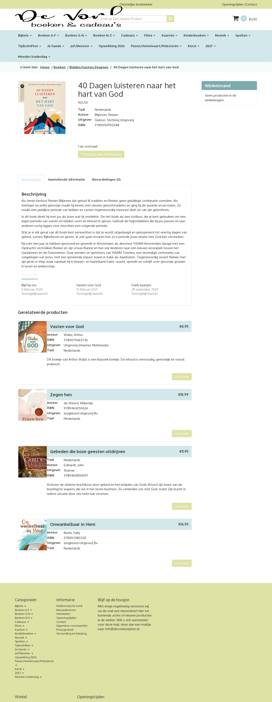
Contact (251, 4)
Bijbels (24, 35)
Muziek (221, 35)
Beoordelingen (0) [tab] (106, 179)
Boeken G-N (75, 35)
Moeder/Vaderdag (33, 57)
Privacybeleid (64, 629)
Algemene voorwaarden (72, 625)
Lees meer (182, 376)
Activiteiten (63, 613)
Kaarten (168, 35)
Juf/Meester (80, 46)
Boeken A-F (47, 35)
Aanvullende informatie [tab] (66, 179)
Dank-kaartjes (141, 285)
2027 (210, 46)
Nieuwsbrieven (66, 610)
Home (45, 67)
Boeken (59, 67)
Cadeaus (128, 35)
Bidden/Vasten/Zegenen (88, 67)
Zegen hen (61, 394)
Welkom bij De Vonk (69, 606)
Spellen (241, 35)
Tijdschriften (28, 46)
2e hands (54, 46)
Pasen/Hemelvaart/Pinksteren (155, 46)
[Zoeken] (170, 18)
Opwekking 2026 (112, 46)
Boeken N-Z (103, 35)
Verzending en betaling (71, 633)
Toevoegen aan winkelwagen (101, 154)
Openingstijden (233, 4)
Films (148, 35)
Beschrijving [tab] (31, 180)
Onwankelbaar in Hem (72, 524)
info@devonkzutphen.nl (122, 629)
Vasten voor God (88, 285)
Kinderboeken (195, 35)
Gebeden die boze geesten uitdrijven (87, 451)
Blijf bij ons (29, 285)
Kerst (192, 46)
